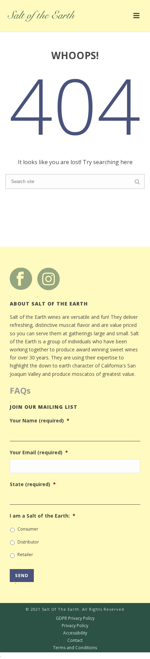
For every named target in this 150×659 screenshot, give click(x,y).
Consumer (27, 529)
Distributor (28, 542)
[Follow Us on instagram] (48, 278)
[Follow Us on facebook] (21, 278)
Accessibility (43, 633)
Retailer (25, 555)
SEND (22, 577)
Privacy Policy (44, 626)
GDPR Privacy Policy (47, 618)
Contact (41, 640)
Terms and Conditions (48, 648)
